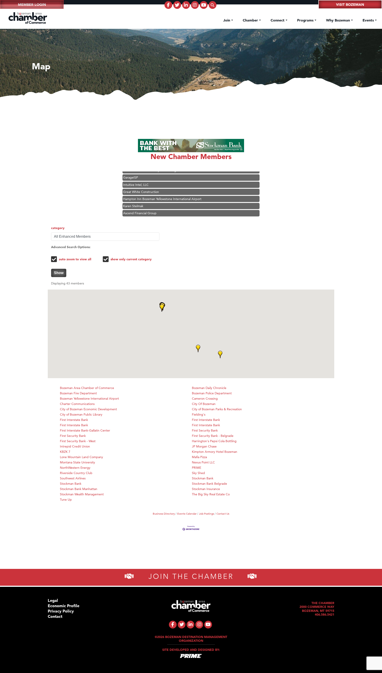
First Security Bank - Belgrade (212, 436)
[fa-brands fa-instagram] (195, 5)
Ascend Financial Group (140, 205)
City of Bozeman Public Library (81, 414)
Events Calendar (187, 513)
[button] (220, 354)
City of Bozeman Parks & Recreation (217, 409)
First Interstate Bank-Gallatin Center (85, 430)
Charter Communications (77, 404)
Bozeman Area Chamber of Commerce (87, 388)
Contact (55, 616)
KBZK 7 (65, 452)
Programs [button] (306, 20)
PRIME (196, 468)
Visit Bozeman (350, 4)
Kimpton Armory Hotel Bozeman (214, 452)
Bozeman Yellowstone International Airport (89, 399)
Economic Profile (63, 605)
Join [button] (227, 20)
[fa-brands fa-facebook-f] (168, 5)
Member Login (32, 4)
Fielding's (198, 414)
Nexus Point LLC (203, 462)
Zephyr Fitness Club (137, 213)
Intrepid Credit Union (75, 446)
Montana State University (77, 462)
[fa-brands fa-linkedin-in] (186, 5)
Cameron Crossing (205, 399)
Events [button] (369, 20)
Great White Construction (141, 184)
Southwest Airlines (73, 478)
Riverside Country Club (76, 473)
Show (58, 273)
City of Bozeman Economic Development (88, 409)
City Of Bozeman (204, 404)
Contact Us (222, 513)
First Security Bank (205, 430)
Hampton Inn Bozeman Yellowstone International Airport (162, 191)
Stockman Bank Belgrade (209, 484)
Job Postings (206, 513)
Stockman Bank (202, 478)
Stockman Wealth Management (82, 494)
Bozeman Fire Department (78, 393)
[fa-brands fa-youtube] (204, 5)
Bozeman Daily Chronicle (209, 388)
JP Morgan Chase (204, 446)
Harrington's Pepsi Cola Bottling (214, 441)
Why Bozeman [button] (338, 20)
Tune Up (66, 500)
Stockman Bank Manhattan (78, 489)
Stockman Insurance (206, 489)
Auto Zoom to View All (75, 259)
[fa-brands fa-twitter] (177, 5)
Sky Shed (198, 473)
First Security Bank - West (78, 441)
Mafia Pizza (199, 457)
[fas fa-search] (212, 5)
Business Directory (164, 513)
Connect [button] (278, 20)
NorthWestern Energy (75, 468)
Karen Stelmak (133, 198)
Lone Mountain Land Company (81, 457)
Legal (53, 600)
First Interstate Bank (74, 420)
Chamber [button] (251, 20)
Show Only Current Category (131, 259)
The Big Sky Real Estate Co (211, 494)
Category (58, 228)
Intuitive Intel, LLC (136, 177)
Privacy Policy (61, 611)
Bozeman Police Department (212, 393)
